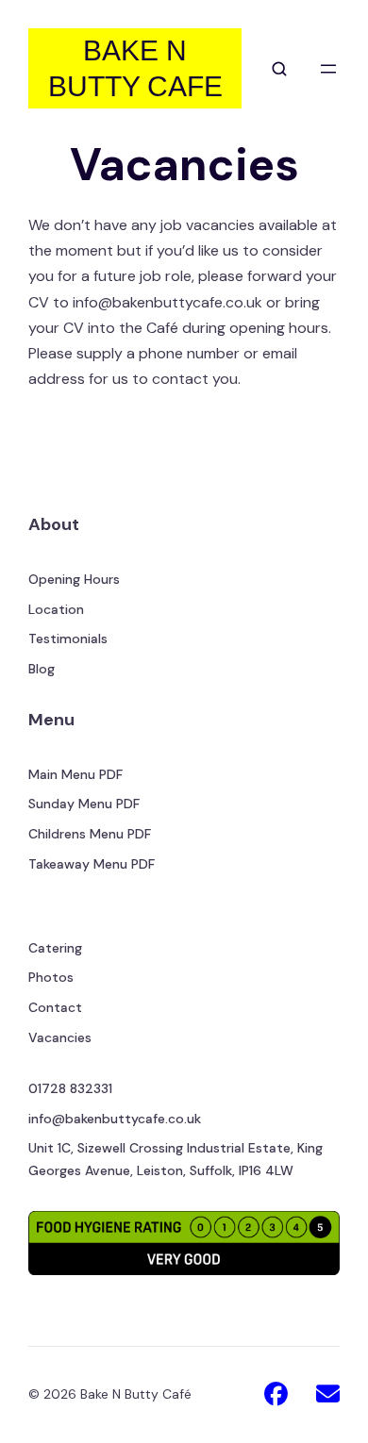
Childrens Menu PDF (89, 833)
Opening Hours (74, 579)
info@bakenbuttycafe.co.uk (167, 302)
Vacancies (60, 1037)
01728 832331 (70, 1088)
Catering (55, 947)
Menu (51, 719)
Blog (41, 668)
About (53, 524)
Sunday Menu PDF (84, 803)
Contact (55, 1007)
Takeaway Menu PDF (91, 863)
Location (56, 609)
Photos (51, 977)
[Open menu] (328, 69)
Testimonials (68, 638)
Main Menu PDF (75, 774)
